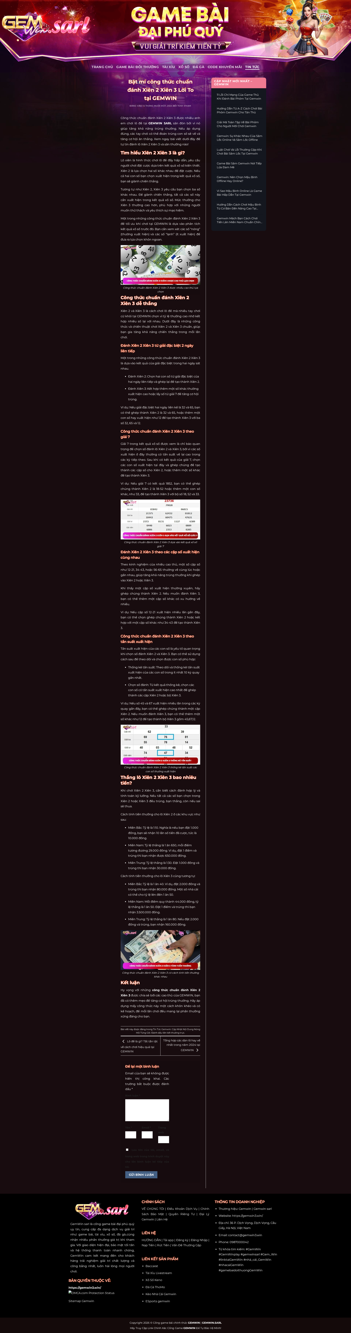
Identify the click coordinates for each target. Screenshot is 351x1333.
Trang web (162, 1130)
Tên (128, 1127)
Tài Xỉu (168, 67)
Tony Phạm (184, 106)
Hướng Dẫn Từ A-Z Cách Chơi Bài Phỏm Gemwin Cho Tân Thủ (239, 110)
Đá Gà (198, 67)
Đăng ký (182, 1240)
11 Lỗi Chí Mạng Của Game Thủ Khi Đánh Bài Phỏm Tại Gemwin (239, 96)
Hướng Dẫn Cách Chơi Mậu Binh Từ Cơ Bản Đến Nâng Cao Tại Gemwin (239, 206)
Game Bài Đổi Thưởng (137, 67)
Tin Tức (252, 67)
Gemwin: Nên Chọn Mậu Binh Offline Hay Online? (237, 179)
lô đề (167, 311)
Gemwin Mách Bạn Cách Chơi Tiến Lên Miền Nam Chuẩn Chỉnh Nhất (239, 220)
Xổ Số (184, 67)
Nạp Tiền (148, 1245)
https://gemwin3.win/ (247, 1215)
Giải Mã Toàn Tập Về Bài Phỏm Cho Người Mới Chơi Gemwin (238, 124)
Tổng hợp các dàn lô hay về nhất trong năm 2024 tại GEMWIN (181, 1045)
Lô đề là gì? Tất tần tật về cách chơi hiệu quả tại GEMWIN (139, 1046)
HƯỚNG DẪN (151, 1240)
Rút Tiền (163, 1245)
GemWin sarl (79, 1224)
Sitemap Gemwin (81, 1301)
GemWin (77, 1255)
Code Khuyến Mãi (225, 67)
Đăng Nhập (199, 1240)
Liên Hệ (162, 1219)
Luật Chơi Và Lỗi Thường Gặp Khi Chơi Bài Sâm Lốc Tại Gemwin (239, 151)
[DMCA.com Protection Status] (91, 1293)
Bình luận (132, 1095)
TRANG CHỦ (102, 67)
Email (146, 1127)
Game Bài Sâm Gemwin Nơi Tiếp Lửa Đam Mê (239, 165)
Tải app (168, 1240)
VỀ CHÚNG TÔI (153, 1209)
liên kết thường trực (173, 1032)
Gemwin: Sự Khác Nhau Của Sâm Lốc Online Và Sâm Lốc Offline (239, 138)
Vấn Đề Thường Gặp (186, 1245)
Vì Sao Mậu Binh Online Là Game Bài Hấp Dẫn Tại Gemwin (239, 192)
